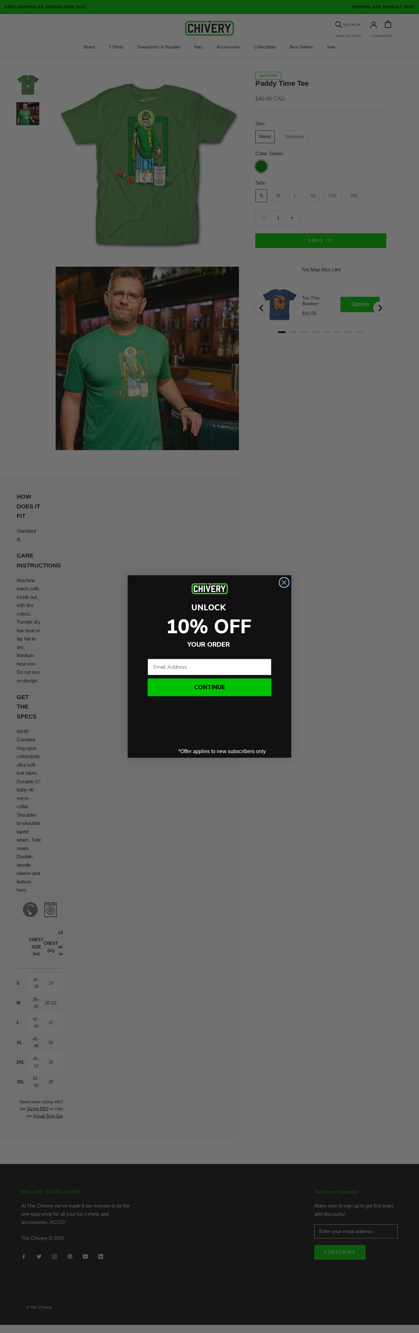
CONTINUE (209, 687)
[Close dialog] (284, 582)
